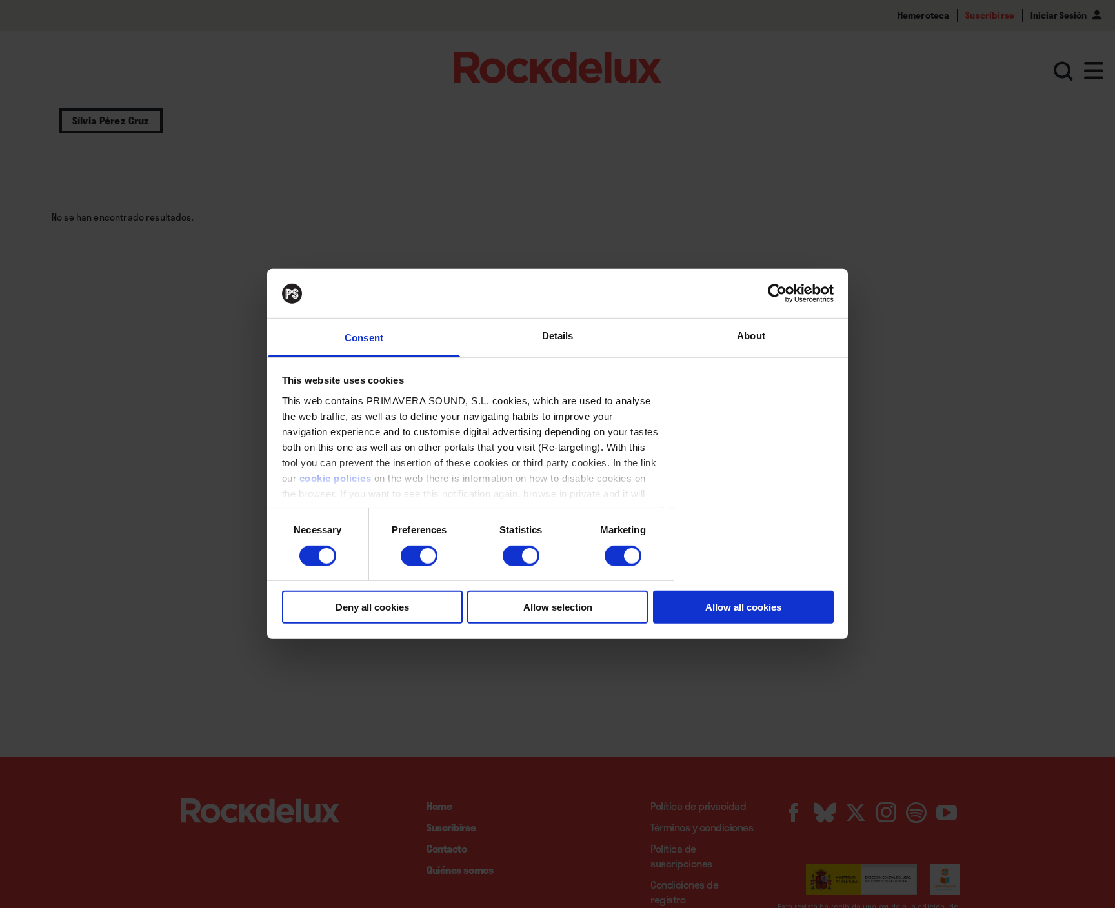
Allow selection (557, 607)
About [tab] (751, 336)
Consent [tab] (364, 338)
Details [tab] (558, 336)
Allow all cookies (743, 607)
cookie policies (335, 478)
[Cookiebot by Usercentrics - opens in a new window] (777, 293)
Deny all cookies (372, 607)
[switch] (419, 556)
